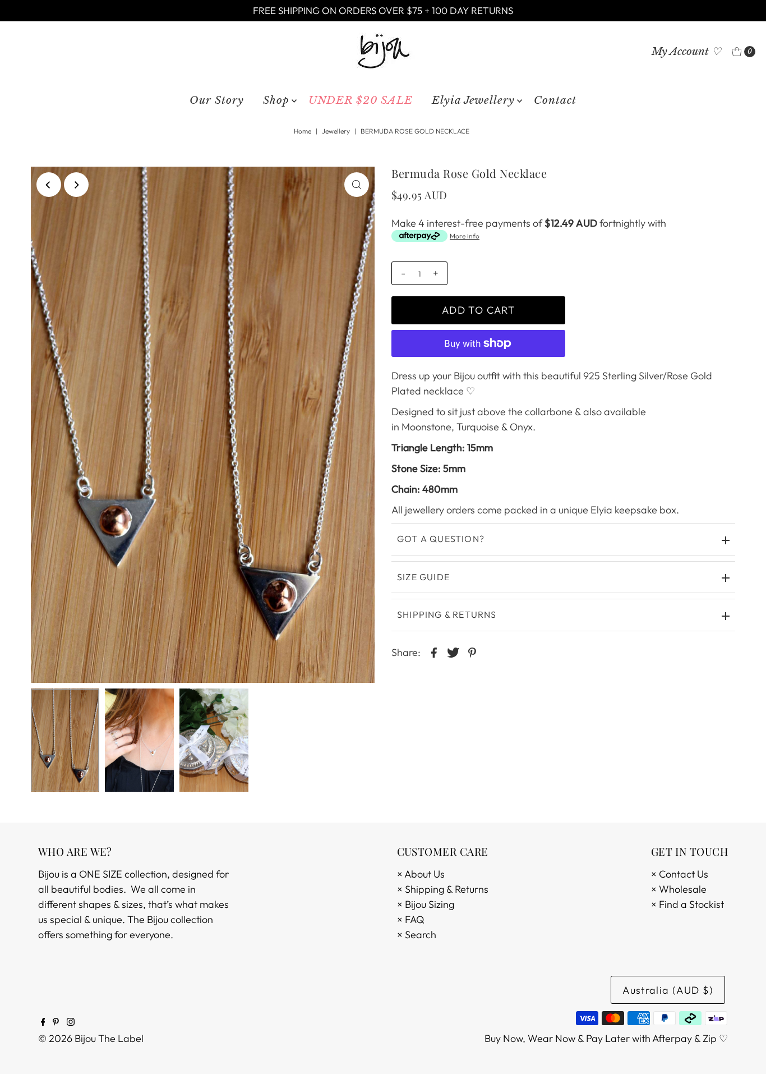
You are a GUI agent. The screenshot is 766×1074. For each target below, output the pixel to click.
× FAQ (410, 919)
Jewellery (336, 131)
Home (302, 131)
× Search (416, 934)
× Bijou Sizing (425, 904)
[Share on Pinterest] (472, 652)
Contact (555, 100)
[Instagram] (71, 1022)
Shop (276, 100)
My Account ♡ (686, 51)
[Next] (76, 184)
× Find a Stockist (687, 904)
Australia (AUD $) (667, 990)
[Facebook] (43, 1022)
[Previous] (48, 184)
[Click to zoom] (356, 184)
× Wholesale (679, 889)
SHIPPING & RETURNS (447, 614)
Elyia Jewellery (473, 100)
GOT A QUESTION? (440, 538)
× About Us (421, 874)
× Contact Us (679, 874)
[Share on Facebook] (434, 652)
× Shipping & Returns (442, 889)
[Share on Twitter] (453, 652)
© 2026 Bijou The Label (91, 1038)
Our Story (217, 100)
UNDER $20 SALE (360, 100)
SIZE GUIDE (423, 576)
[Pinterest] (56, 1022)
